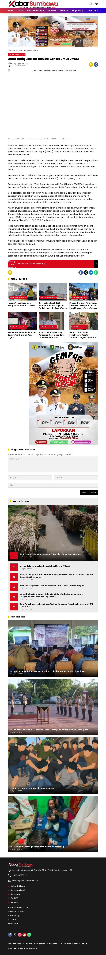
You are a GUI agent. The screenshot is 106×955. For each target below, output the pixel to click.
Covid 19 (14, 898)
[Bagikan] (96, 64)
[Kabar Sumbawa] (34, 3)
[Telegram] (91, 272)
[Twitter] (86, 272)
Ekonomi (12, 919)
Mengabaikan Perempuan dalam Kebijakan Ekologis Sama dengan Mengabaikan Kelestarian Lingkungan (51, 595)
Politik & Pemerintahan (17, 55)
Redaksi (28, 943)
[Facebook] (80, 272)
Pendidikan (13, 923)
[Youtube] (24, 935)
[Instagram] (20, 935)
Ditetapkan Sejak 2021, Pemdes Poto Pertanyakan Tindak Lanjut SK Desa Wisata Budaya (53, 305)
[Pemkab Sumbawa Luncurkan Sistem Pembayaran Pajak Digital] (22, 321)
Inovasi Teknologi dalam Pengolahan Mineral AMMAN (21, 304)
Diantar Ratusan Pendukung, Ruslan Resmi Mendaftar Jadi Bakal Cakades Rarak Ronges (83, 305)
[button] (90, 3)
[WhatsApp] (96, 272)
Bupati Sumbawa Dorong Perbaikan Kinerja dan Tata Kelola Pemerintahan (52, 335)
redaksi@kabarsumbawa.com (25, 880)
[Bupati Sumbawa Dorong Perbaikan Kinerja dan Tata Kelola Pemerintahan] (53, 321)
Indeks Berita (80, 943)
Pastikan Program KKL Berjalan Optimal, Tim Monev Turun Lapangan (52, 585)
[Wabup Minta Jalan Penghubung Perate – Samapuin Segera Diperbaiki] (83, 321)
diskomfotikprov (18, 886)
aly (15, 63)
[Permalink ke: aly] (11, 64)
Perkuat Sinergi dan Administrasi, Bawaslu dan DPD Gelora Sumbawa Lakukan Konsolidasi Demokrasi (56, 575)
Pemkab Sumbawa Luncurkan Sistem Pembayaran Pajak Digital (22, 335)
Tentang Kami (14, 943)
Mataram (15, 902)
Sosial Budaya (14, 915)
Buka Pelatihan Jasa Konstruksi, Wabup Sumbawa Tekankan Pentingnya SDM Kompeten (56, 605)
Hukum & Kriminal (16, 911)
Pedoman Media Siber (46, 943)
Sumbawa (15, 894)
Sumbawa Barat (18, 890)
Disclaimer (65, 943)
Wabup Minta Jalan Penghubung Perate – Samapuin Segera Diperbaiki (83, 335)
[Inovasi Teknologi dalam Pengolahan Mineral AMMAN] (22, 291)
